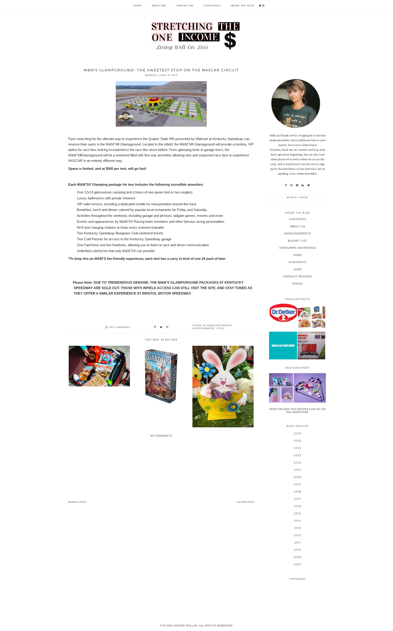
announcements (219, 325)
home (297, 269)
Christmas (297, 219)
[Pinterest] (297, 185)
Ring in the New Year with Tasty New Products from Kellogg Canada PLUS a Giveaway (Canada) (311, 317)
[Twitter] (308, 185)
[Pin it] (167, 327)
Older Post (245, 502)
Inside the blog (242, 5)
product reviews (297, 276)
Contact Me (185, 5)
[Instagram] (291, 185)
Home (137, 5)
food (220, 328)
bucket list (297, 240)
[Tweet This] (161, 327)
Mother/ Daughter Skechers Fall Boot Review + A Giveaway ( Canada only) (282, 345)
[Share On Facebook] (155, 327)
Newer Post (77, 502)
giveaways (297, 262)
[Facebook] (286, 185)
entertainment (203, 328)
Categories (212, 5)
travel (297, 283)
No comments (120, 327)
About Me (159, 5)
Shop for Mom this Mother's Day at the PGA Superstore (297, 410)
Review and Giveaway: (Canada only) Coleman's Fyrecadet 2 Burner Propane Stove (311, 345)
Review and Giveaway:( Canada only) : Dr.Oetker (283, 312)
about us (297, 226)
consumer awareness (298, 247)
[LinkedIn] (303, 185)
